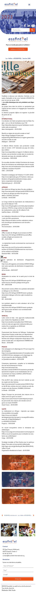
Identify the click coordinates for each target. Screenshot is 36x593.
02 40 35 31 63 (7, 553)
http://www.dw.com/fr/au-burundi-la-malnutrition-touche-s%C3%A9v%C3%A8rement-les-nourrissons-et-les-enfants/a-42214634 (17, 249)
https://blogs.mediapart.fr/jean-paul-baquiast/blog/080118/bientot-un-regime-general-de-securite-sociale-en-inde (18, 137)
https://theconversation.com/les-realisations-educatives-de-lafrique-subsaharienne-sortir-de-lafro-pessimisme (17, 222)
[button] (29, 4)
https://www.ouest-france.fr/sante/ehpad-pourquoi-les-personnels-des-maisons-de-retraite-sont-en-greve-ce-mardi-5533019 (17, 401)
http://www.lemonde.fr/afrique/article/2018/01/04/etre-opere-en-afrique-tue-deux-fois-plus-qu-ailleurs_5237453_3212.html (18, 193)
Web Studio (12, 590)
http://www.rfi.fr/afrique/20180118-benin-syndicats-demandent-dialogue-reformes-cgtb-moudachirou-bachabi (17, 295)
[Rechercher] (32, 30)
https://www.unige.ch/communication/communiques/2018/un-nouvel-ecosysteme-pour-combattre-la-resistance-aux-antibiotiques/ (18, 434)
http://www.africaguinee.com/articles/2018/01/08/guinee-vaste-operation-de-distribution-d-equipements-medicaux (18, 266)
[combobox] (20, 30)
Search (9, 29)
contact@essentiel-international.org (13, 556)
